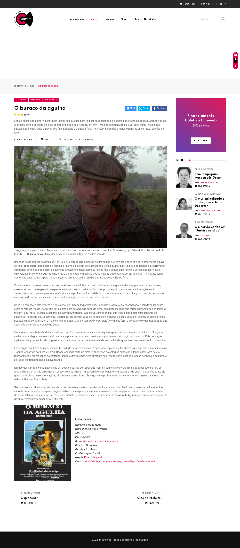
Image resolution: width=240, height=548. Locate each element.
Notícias (110, 19)
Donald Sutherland (146, 461)
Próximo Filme (150, 493)
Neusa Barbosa (209, 182)
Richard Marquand (93, 457)
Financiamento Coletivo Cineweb (201, 120)
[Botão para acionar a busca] (223, 19)
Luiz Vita (205, 235)
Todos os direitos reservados (131, 539)
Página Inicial (76, 19)
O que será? (29, 498)
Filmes (93, 19)
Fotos (135, 19)
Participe (200, 140)
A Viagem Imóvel (204, 222)
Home (20, 86)
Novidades (150, 19)
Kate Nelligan (128, 461)
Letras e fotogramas (207, 194)
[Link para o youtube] (221, 4)
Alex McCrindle (90, 461)
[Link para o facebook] (213, 4)
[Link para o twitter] (217, 4)
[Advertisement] (120, 54)
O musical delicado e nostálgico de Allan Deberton (209, 202)
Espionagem (111, 441)
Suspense (88, 441)
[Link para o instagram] (225, 4)
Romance (99, 441)
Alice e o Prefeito (149, 498)
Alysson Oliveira (210, 211)
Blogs (123, 19)
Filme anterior (32, 493)
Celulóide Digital (205, 169)
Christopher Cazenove (110, 461)
